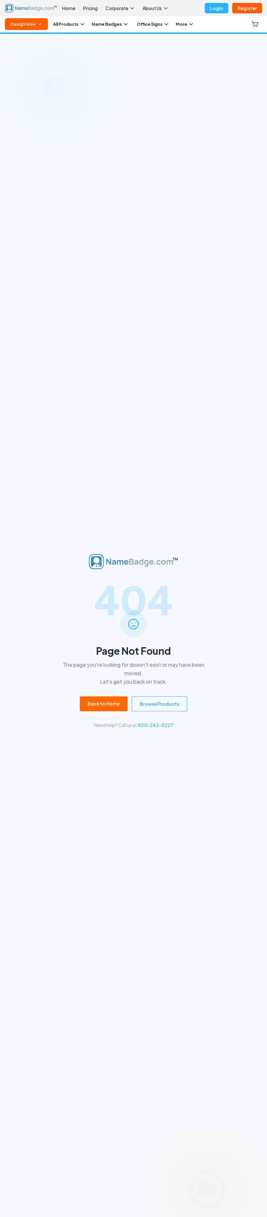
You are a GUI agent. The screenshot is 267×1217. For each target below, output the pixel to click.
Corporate (116, 8)
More (181, 24)
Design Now (23, 24)
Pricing (90, 8)
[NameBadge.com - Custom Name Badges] (31, 8)
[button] (255, 24)
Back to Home (104, 703)
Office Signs (149, 24)
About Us (152, 8)
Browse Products (159, 704)
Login (216, 8)
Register (247, 8)
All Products (65, 24)
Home (68, 8)
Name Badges (107, 24)
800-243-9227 (155, 725)
